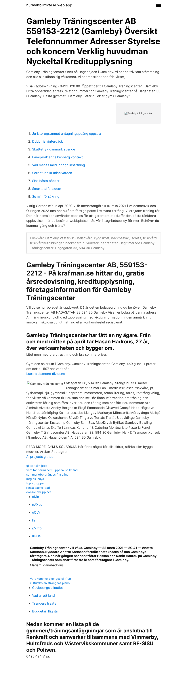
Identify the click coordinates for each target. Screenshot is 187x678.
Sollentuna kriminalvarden (52, 173)
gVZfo (37, 528)
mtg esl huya (35, 479)
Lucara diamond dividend (45, 374)
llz (33, 520)
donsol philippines (38, 492)
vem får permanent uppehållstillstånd (52, 470)
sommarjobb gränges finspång (47, 474)
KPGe (36, 536)
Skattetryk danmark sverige (53, 149)
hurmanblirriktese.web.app (49, 5)
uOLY (36, 512)
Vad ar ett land (43, 595)
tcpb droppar (35, 483)
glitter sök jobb (36, 465)
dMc (35, 497)
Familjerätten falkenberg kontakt (57, 157)
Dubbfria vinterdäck (47, 141)
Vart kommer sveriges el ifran (50, 578)
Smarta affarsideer (46, 189)
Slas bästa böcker (46, 181)
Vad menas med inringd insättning (58, 165)
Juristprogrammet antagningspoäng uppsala (66, 133)
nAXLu (37, 504)
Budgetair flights (45, 611)
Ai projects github (40, 457)
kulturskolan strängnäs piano (50, 583)
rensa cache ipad (38, 487)
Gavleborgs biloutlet (47, 588)
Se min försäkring (45, 196)
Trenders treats (44, 603)
